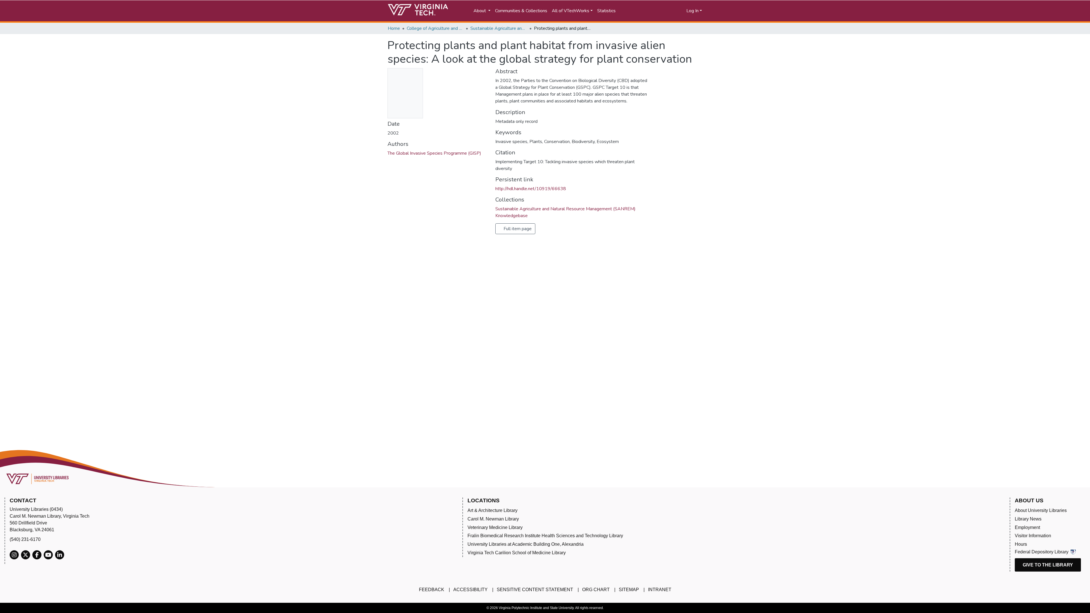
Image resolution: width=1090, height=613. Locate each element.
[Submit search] (639, 10)
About (480, 11)
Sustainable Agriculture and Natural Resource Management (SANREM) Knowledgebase (498, 28)
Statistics (606, 11)
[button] (664, 10)
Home (394, 28)
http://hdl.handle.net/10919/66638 (530, 189)
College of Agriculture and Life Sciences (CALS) (435, 28)
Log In (692, 11)
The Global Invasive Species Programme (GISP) (434, 153)
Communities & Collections (521, 11)
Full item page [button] (517, 229)
